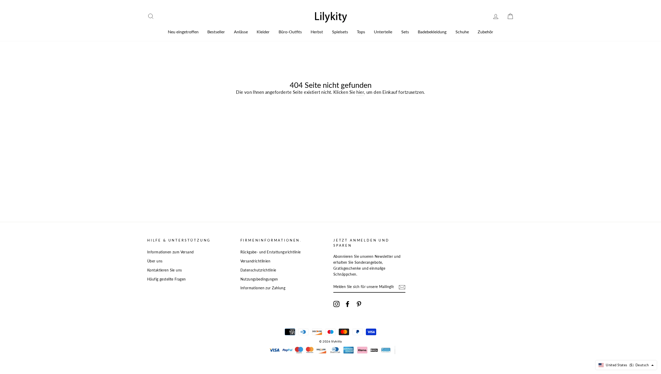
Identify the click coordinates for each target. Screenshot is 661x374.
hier (360, 92)
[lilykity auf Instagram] (336, 303)
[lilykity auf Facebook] (347, 303)
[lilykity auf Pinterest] (359, 303)
